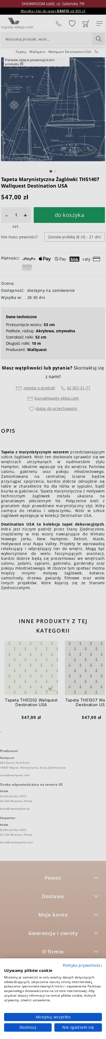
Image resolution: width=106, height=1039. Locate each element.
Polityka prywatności (82, 965)
